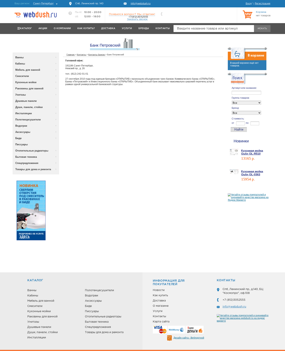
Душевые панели (26, 100)
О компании (62, 28)
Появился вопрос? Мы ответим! (132, 14)
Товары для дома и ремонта (33, 169)
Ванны (19, 57)
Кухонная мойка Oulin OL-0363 (252, 173)
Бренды (143, 28)
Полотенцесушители (28, 119)
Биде (18, 138)
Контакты (162, 28)
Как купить (160, 295)
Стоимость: (238, 118)
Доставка (108, 28)
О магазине (160, 306)
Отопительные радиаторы (31, 150)
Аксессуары (22, 132)
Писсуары (21, 144)
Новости (159, 290)
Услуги (127, 28)
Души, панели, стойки (29, 107)
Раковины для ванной (29, 88)
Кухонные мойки (25, 82)
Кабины (20, 63)
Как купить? (86, 28)
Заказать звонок (137, 19)
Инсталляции (23, 113)
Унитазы (20, 94)
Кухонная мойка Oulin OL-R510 (252, 152)
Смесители (22, 76)
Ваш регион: (34, 4)
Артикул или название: (244, 88)
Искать (262, 29)
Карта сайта (161, 322)
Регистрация (262, 4)
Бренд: (235, 108)
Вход (249, 4)
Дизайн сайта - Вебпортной (189, 337)
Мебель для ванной (27, 69)
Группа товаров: (241, 98)
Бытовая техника (26, 156)
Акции (42, 28)
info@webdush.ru (234, 307)
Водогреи (21, 125)
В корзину (246, 164)
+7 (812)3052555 (234, 300)
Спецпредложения (26, 163)
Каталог (26, 28)
